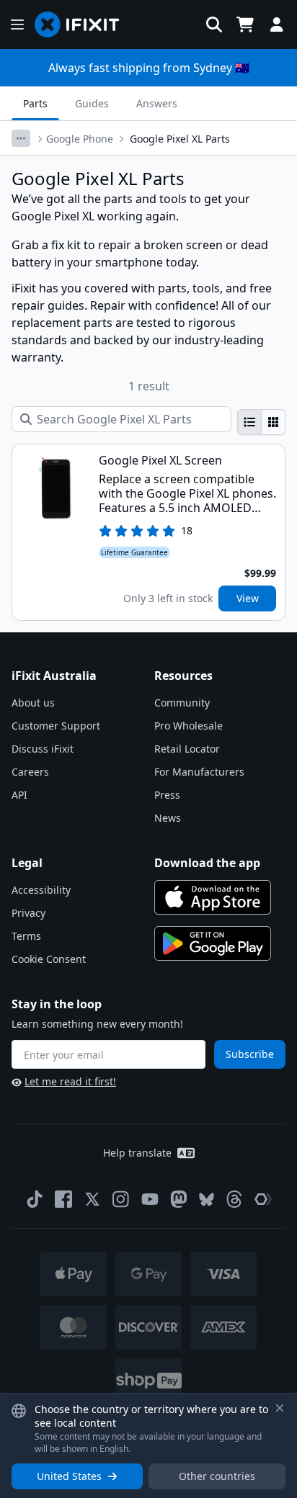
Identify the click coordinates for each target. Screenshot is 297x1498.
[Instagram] (121, 1199)
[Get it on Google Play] (212, 943)
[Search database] (214, 24)
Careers (30, 772)
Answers (156, 103)
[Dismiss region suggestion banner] (279, 1408)
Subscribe (250, 1054)
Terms (26, 936)
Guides (92, 103)
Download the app (207, 863)
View (247, 598)
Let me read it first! (70, 1081)
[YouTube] (150, 1199)
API (19, 795)
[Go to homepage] (83, 24)
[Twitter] (92, 1199)
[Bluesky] (206, 1199)
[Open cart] (245, 24)
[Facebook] (63, 1199)
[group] (261, 422)
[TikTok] (34, 1199)
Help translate (137, 1153)
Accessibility (41, 890)
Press (167, 795)
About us (33, 702)
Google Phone (79, 138)
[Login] (276, 24)
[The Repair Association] (263, 1199)
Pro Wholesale (188, 725)
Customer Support (56, 725)
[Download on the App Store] (212, 897)
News (167, 818)
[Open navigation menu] (17, 24)
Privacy (28, 913)
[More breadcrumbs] (21, 138)
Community (182, 702)
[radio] (249, 422)
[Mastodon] (178, 1199)
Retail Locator (187, 748)
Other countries (217, 1476)
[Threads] (234, 1199)
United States (69, 1476)
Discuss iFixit (43, 748)
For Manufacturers (199, 772)
